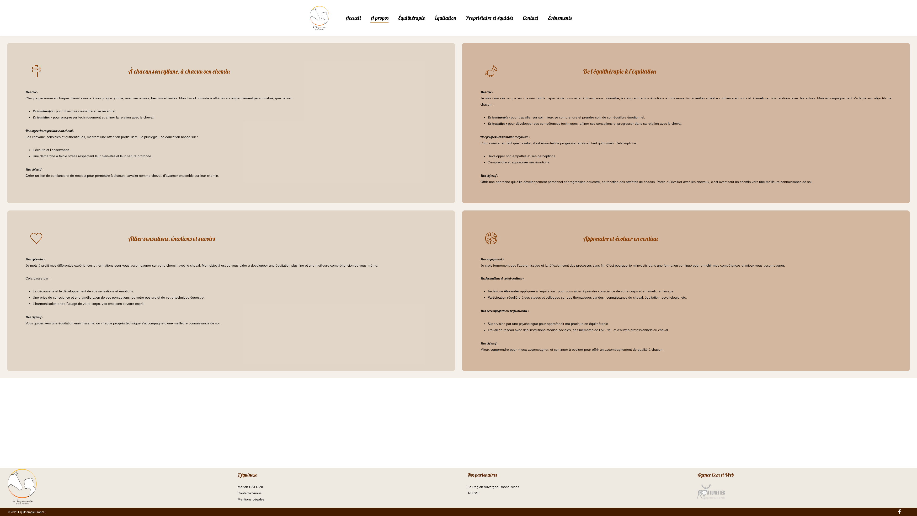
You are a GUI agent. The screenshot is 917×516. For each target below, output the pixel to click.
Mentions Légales (251, 499)
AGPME (474, 493)
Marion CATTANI (250, 487)
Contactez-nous (249, 493)
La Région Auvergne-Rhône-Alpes (493, 487)
